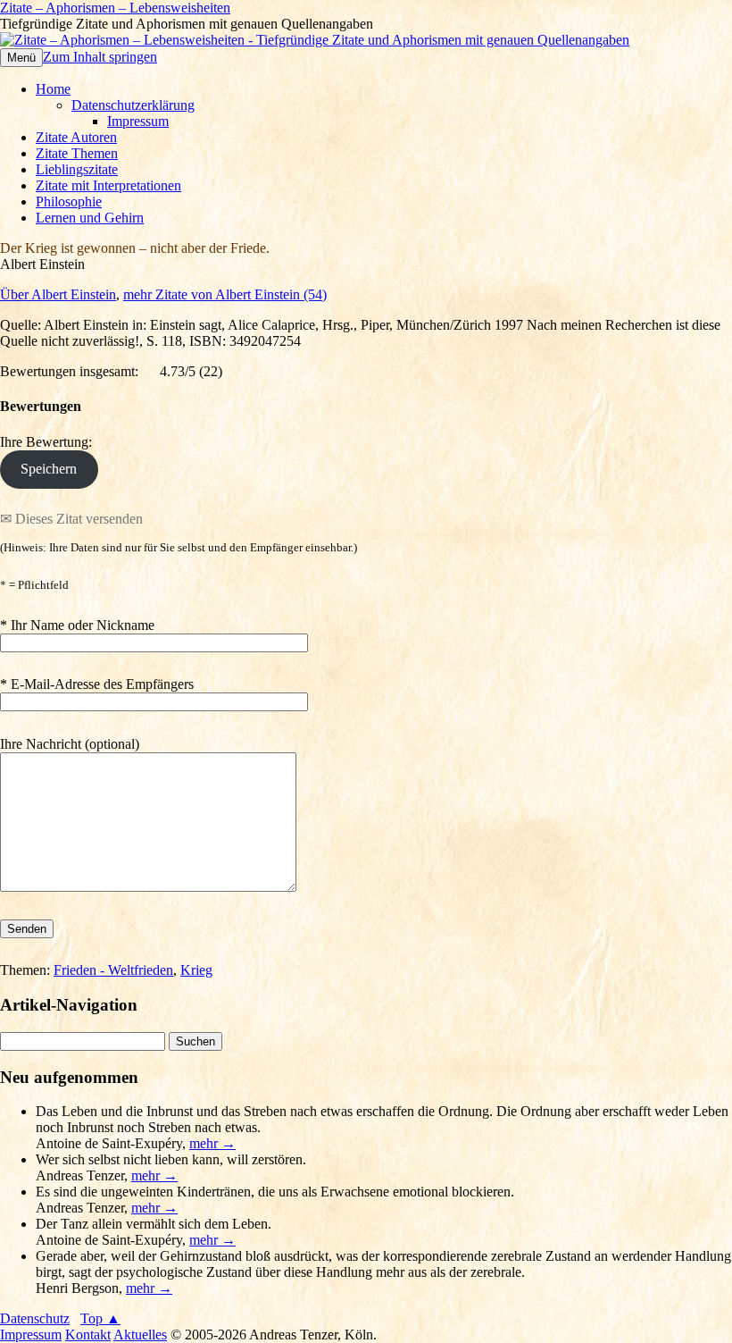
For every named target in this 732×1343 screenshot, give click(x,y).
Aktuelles (140, 1334)
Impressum (138, 121)
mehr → (212, 1143)
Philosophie (69, 201)
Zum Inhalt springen (100, 56)
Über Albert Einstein (58, 294)
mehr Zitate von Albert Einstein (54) (225, 294)
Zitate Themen (77, 153)
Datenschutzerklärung (133, 105)
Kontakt (88, 1334)
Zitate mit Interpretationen (108, 185)
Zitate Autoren (76, 137)
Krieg (196, 970)
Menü (21, 57)
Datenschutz (35, 1318)
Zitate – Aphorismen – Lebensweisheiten (115, 7)
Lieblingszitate (77, 169)
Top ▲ (100, 1318)
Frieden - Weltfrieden (113, 970)
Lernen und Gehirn (90, 217)
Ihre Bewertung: (49, 441)
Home (53, 89)
